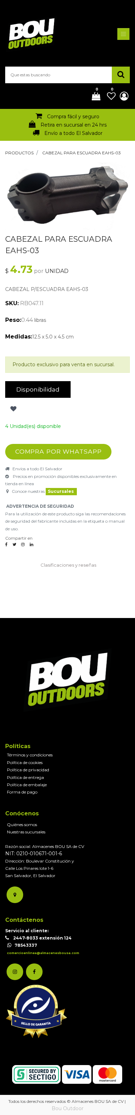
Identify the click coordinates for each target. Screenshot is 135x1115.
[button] (12, 409)
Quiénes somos (22, 824)
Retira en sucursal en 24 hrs (73, 125)
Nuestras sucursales (26, 831)
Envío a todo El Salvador (73, 133)
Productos (19, 152)
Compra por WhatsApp (58, 451)
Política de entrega (25, 777)
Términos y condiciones (30, 754)
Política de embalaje (27, 784)
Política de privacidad (28, 769)
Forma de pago (22, 792)
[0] (93, 97)
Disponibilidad (38, 389)
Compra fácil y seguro (73, 116)
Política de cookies (25, 762)
